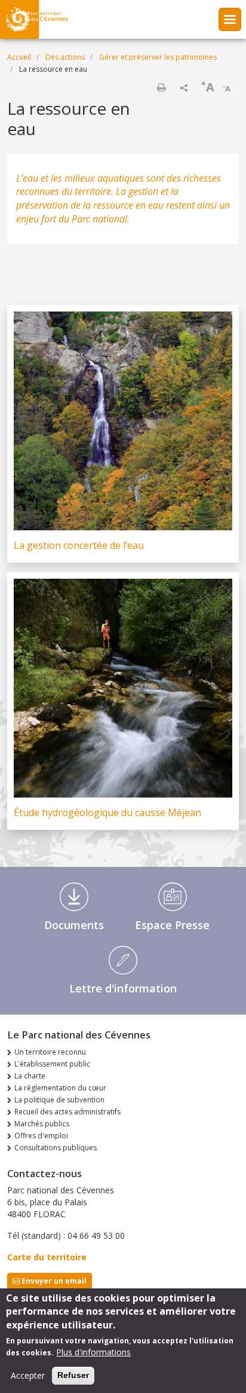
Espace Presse (172, 925)
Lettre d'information (123, 988)
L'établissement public (52, 1064)
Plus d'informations (93, 1352)
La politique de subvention (59, 1100)
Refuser (73, 1375)
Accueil (19, 57)
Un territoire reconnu (50, 1052)
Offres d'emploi (41, 1136)
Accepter (28, 1375)
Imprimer (161, 87)
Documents (74, 925)
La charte (29, 1076)
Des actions (65, 57)
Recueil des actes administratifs (67, 1112)
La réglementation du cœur (60, 1088)
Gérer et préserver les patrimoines (158, 57)
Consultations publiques (55, 1147)
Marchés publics (41, 1124)
